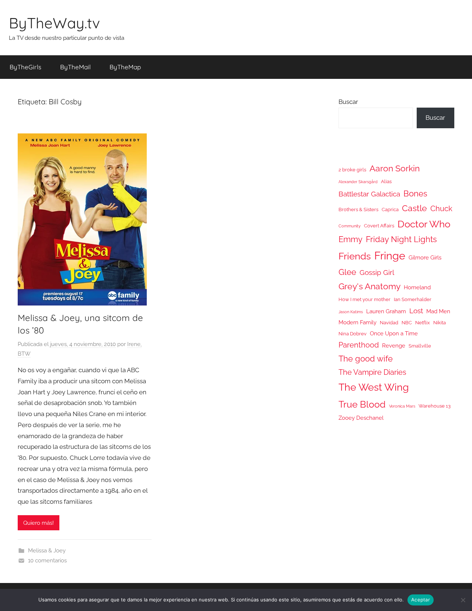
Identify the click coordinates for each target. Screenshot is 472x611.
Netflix (422, 322)
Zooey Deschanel (361, 417)
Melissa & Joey (47, 550)
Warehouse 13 (435, 406)
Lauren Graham (386, 311)
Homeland (417, 287)
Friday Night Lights (401, 239)
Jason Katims (351, 312)
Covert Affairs (379, 225)
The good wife (366, 358)
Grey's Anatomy (369, 286)
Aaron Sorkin (394, 168)
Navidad (389, 322)
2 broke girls (352, 169)
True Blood (362, 404)
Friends (355, 256)
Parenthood (359, 345)
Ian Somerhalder (412, 299)
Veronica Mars (402, 406)
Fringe (389, 255)
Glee (347, 272)
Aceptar (420, 600)
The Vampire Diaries (372, 372)
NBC (407, 322)
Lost (416, 311)
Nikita (439, 322)
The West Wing (374, 387)
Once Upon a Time (394, 333)
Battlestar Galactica (369, 194)
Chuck (441, 208)
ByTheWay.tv (54, 23)
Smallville (420, 346)
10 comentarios (47, 560)
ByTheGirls (25, 67)
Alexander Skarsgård (358, 181)
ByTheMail (75, 67)
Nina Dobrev (353, 333)
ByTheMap (125, 67)
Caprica (390, 209)
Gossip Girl (377, 272)
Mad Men (438, 311)
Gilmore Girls (425, 257)
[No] (462, 600)
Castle (414, 208)
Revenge (393, 345)
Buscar (348, 101)
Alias (386, 181)
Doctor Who (424, 224)
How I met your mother (365, 299)
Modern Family (357, 322)
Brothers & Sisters (358, 209)
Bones (415, 193)
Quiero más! (38, 523)
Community (350, 226)
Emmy (350, 239)
